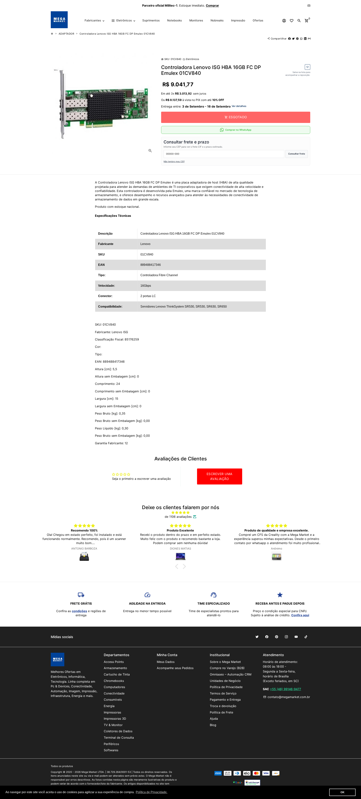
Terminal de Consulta (119, 737)
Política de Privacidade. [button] (151, 792)
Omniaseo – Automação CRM (230, 674)
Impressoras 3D (115, 718)
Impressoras (112, 712)
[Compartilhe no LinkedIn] (305, 38)
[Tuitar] (293, 38)
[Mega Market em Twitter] (257, 636)
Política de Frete (221, 712)
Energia (109, 706)
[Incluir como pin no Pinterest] (297, 38)
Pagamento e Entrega (225, 699)
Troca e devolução (223, 706)
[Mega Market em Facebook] (266, 636)
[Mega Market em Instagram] (286, 636)
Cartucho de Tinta (117, 674)
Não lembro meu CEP (174, 161)
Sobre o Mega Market (225, 662)
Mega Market (89, 771)
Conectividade (114, 693)
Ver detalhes (239, 106)
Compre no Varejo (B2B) (227, 668)
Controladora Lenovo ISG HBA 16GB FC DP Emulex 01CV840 (117, 33)
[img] (180, 512)
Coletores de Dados (118, 731)
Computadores (114, 687)
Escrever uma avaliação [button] (220, 476)
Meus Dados (165, 662)
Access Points (114, 662)
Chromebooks (114, 681)
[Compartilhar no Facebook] (289, 38)
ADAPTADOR (66, 33)
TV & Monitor (113, 725)
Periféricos (111, 744)
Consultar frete (296, 153)
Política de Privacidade (226, 687)
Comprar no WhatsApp (238, 129)
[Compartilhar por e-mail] (309, 38)
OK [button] (342, 792)
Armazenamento (115, 668)
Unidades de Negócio (225, 681)
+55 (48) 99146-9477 (285, 689)
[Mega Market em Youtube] (296, 636)
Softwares (111, 750)
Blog (213, 725)
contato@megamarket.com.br (286, 697)
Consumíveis (113, 699)
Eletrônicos (191, 59)
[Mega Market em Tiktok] (305, 636)
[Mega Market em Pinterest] (276, 636)
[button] (177, 566)
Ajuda (214, 718)
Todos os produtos (62, 766)
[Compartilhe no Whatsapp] (301, 38)
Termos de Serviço (223, 693)
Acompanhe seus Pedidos (175, 668)
